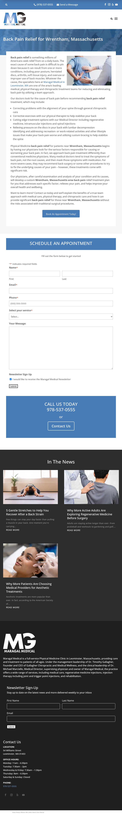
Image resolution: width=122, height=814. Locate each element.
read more (12, 530)
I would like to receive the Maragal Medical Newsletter (42, 379)
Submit (13, 386)
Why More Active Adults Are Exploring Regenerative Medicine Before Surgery (89, 514)
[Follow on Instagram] (11, 795)
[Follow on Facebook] (5, 795)
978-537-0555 (61, 409)
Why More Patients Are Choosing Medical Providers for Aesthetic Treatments (29, 588)
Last (64, 278)
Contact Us (61, 426)
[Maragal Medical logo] (15, 19)
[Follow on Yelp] (17, 795)
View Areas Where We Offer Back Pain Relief (28, 812)
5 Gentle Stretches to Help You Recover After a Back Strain (27, 512)
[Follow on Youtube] (23, 795)
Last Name (68, 700)
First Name (13, 700)
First (11, 278)
